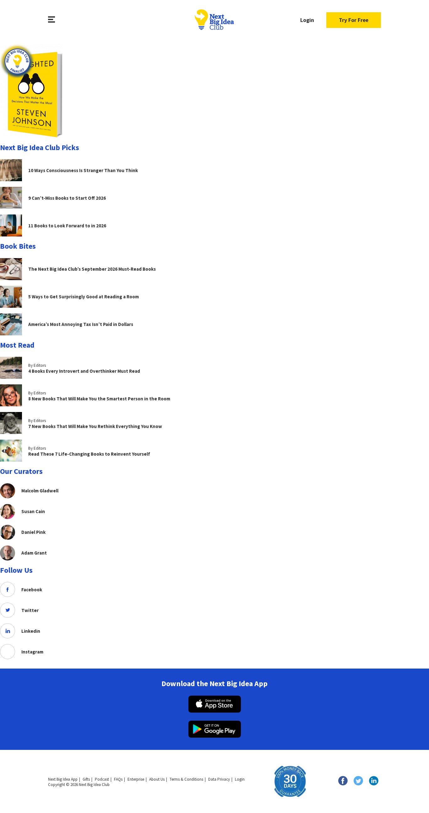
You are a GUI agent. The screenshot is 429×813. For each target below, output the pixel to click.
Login (307, 20)
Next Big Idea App (63, 779)
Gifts (86, 779)
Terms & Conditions (186, 779)
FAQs (118, 779)
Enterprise (136, 779)
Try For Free (353, 20)
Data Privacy (219, 779)
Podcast (102, 779)
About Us (157, 779)
